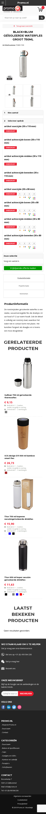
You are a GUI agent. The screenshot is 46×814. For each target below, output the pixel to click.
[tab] (23, 278)
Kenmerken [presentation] (24, 294)
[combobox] (22, 17)
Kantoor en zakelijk (9, 759)
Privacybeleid (22, 803)
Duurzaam (6, 728)
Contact (5, 732)
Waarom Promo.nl (9, 725)
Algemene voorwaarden (22, 796)
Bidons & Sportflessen (11, 748)
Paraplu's (6, 763)
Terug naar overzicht (24, 26)
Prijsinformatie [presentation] (24, 286)
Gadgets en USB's (9, 756)
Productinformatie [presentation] (24, 278)
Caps (4, 752)
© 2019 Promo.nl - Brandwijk (22, 807)
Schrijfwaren (7, 767)
